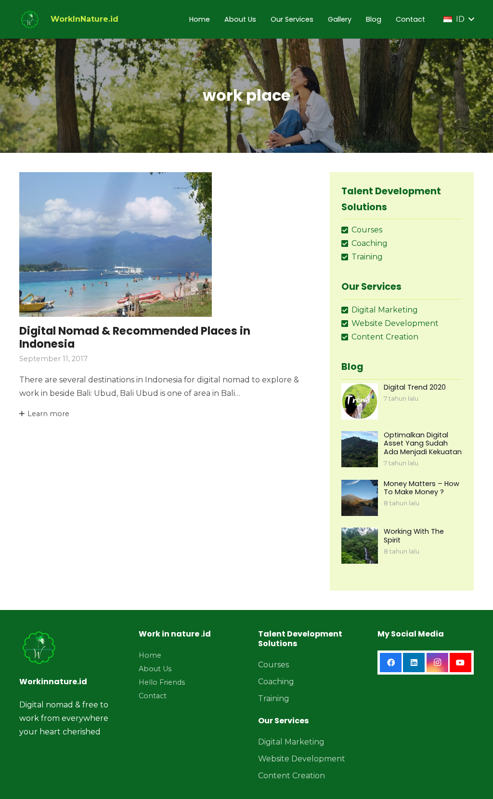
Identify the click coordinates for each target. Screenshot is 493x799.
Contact (153, 695)
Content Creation (291, 775)
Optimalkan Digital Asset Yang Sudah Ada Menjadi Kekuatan (423, 443)
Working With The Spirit (414, 535)
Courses (273, 664)
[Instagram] (437, 662)
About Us (155, 668)
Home (150, 655)
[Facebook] (391, 662)
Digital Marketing (291, 741)
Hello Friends (162, 682)
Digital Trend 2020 (415, 387)
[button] (458, 19)
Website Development (301, 758)
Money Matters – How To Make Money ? (421, 488)
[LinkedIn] (414, 662)
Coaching (276, 681)
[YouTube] (460, 662)
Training (273, 698)
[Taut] (29, 19)
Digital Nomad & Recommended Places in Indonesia (134, 337)
